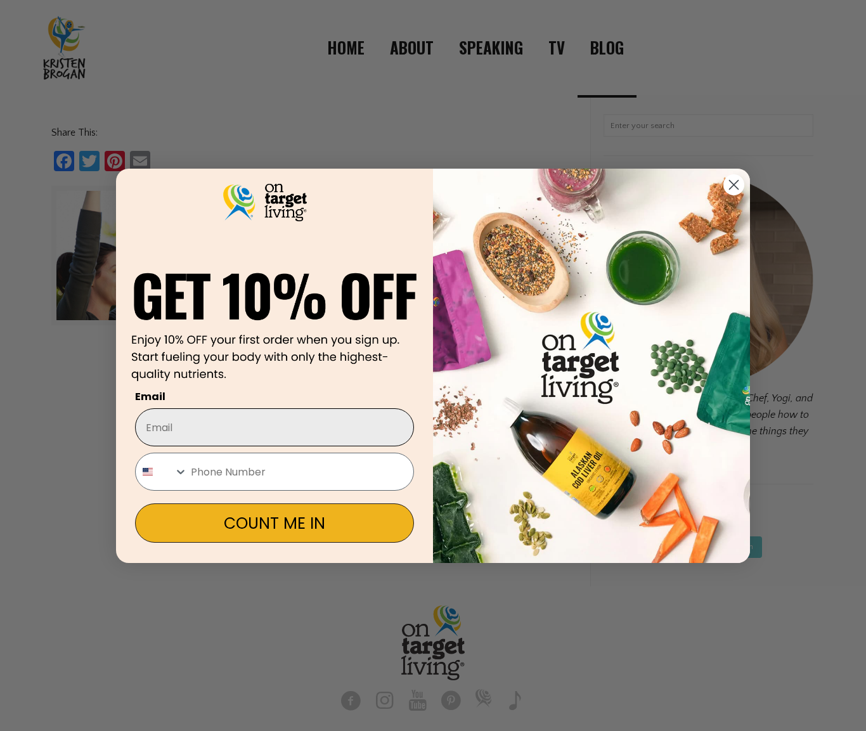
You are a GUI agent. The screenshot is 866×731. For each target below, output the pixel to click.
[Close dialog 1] (734, 185)
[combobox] (162, 472)
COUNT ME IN (274, 523)
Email (150, 396)
